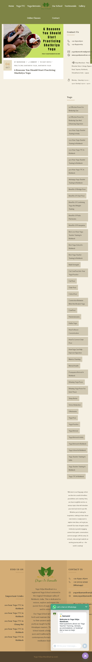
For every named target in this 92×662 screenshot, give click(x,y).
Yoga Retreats (33, 6)
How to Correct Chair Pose (76, 341)
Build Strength (74, 265)
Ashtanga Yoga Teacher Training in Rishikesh (77, 181)
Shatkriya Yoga (44, 66)
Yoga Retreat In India (76, 437)
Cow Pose (72, 310)
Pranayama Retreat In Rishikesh (76, 374)
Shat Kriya (46, 62)
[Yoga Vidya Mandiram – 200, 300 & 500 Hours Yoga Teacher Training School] (46, 6)
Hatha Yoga (73, 323)
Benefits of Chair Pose (77, 196)
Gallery (82, 6)
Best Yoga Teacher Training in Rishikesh (76, 256)
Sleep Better (73, 398)
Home (11, 6)
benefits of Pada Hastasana (75, 217)
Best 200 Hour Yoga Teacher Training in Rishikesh (76, 235)
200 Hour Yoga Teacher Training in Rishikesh (77, 141)
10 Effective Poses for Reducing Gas (76, 109)
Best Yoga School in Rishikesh (76, 246)
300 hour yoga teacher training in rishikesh (77, 161)
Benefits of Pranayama (77, 225)
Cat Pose (72, 281)
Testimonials (70, 6)
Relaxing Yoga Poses (76, 382)
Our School (57, 6)
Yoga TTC (20, 6)
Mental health (73, 366)
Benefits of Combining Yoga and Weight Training (77, 205)
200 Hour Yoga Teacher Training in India (77, 132)
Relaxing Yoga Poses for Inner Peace (77, 390)
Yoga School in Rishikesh (77, 450)
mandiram (21, 62)
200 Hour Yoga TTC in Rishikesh (76, 151)
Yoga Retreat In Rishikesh (77, 444)
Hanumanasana (74, 317)
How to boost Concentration (74, 331)
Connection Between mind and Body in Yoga (77, 302)
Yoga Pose (72, 418)
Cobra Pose (73, 294)
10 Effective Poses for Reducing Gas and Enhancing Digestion (76, 120)
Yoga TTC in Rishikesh (76, 476)
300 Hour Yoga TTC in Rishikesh (76, 171)
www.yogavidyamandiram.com (81, 55)
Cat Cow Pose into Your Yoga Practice (77, 272)
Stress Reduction (75, 405)
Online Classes (33, 18)
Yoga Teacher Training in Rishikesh (77, 468)
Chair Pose (72, 287)
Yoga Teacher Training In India (77, 458)
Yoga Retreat (73, 431)
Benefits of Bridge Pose (77, 189)
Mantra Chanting (74, 359)
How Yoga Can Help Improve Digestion (75, 351)
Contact (56, 18)
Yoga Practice (73, 424)
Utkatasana (73, 411)
